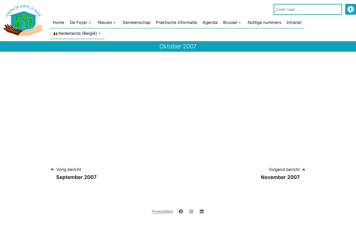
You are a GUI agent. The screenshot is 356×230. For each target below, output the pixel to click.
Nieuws (105, 22)
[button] (350, 9)
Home (58, 22)
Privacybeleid (162, 211)
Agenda (210, 22)
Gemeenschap (137, 22)
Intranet (294, 22)
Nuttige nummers (264, 22)
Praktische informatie (176, 22)
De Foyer (78, 22)
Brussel (230, 22)
